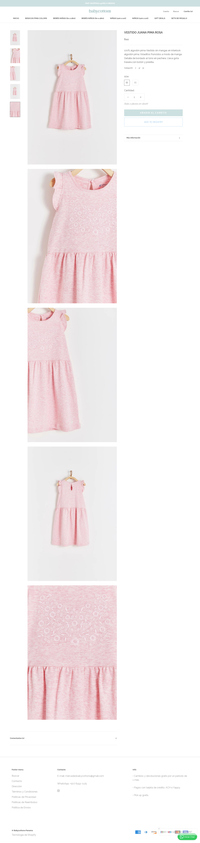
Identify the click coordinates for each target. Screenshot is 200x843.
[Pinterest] (143, 68)
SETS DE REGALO (179, 18)
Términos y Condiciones (24, 791)
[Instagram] (58, 790)
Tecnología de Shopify (24, 834)
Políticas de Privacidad (24, 797)
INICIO (16, 18)
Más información (133, 138)
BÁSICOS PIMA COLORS (36, 18)
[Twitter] (139, 68)
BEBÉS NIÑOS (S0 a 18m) (93, 18)
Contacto (17, 781)
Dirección (17, 786)
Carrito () (188, 11)
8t (135, 82)
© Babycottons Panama (22, 830)
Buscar (176, 11)
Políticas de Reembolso (24, 802)
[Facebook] (135, 68)
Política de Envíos (21, 807)
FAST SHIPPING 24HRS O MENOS (100, 3)
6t (127, 82)
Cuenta (166, 11)
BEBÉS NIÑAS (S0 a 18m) (64, 18)
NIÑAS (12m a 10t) (118, 18)
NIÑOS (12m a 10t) (140, 18)
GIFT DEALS (159, 18)
